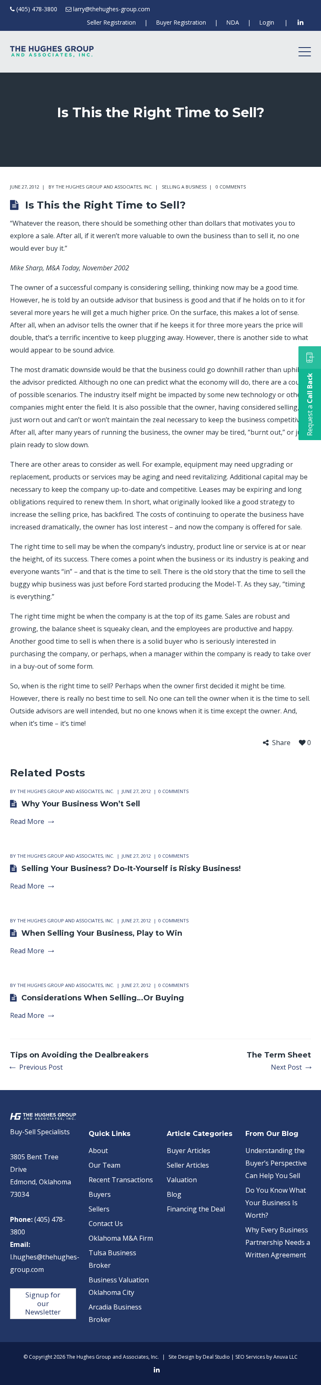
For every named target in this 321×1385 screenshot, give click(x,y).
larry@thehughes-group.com (111, 9)
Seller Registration (111, 22)
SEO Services (250, 1356)
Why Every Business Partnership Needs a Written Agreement (277, 1242)
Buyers (100, 1194)
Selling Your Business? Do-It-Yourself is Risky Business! (131, 868)
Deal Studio (216, 1356)
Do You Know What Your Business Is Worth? (275, 1203)
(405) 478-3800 (36, 9)
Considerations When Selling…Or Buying (102, 997)
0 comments (231, 187)
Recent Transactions (121, 1179)
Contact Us (106, 1223)
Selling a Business (184, 187)
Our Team (104, 1165)
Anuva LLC (285, 1356)
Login (266, 22)
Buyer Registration (181, 22)
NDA (232, 22)
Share (281, 742)
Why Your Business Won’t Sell (80, 803)
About (98, 1150)
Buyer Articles (188, 1150)
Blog (174, 1194)
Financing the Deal (196, 1209)
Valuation (182, 1179)
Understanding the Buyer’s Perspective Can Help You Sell (276, 1163)
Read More (27, 821)
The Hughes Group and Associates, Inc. (104, 187)
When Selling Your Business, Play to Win (101, 933)
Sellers (99, 1209)
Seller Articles (188, 1165)
